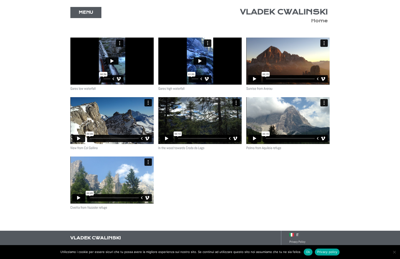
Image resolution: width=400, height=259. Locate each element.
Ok (308, 252)
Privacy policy (327, 252)
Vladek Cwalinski (284, 11)
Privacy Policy (297, 242)
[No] (394, 252)
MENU (86, 12)
